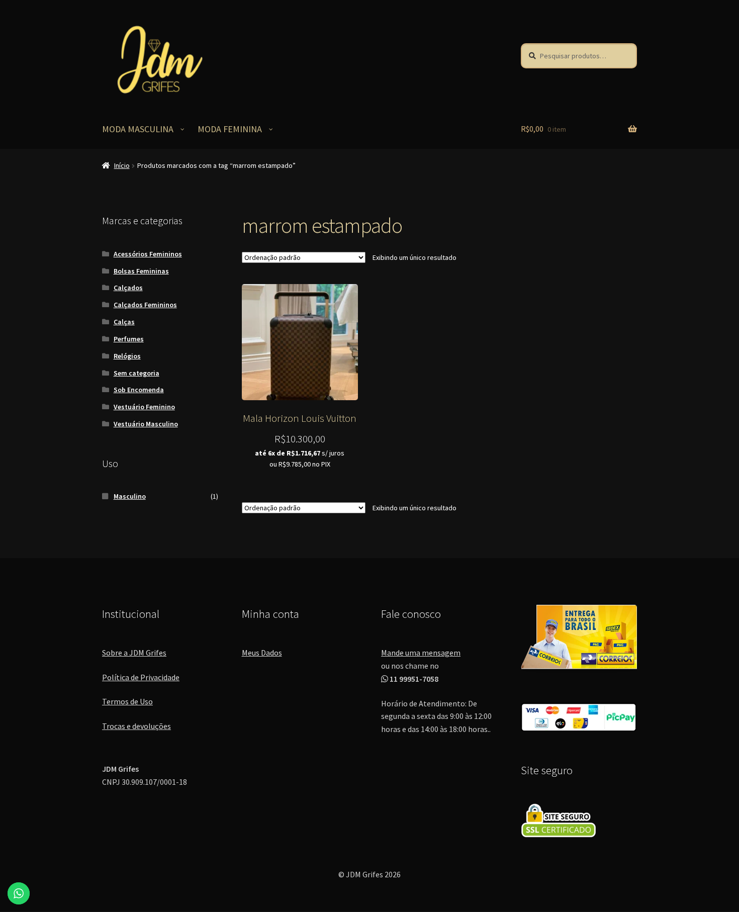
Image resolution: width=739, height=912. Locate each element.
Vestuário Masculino (146, 423)
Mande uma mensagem (420, 653)
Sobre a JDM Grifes (134, 653)
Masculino (130, 496)
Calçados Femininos (145, 304)
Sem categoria (136, 373)
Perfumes (129, 338)
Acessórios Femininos (148, 253)
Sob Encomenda (139, 389)
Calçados (128, 287)
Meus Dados (262, 653)
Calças (124, 321)
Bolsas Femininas (141, 271)
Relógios (127, 355)
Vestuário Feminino (144, 406)
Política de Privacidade (140, 677)
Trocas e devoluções (136, 726)
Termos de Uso (127, 701)
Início (122, 165)
